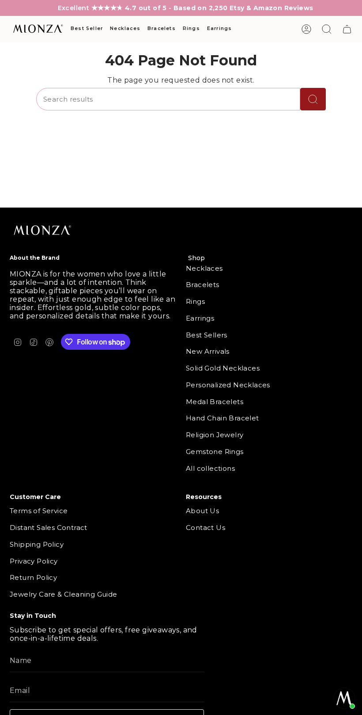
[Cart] (347, 29)
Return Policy (33, 577)
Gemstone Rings (215, 451)
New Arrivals (208, 351)
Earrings (200, 318)
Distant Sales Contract (48, 527)
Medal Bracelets (214, 401)
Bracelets (202, 284)
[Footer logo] (43, 230)
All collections (210, 468)
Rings (195, 301)
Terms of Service (39, 511)
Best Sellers (206, 335)
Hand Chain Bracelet (222, 418)
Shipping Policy (37, 544)
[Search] (313, 99)
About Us (202, 511)
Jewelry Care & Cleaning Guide (63, 594)
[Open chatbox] (344, 698)
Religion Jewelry (214, 435)
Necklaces (204, 268)
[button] (86, 29)
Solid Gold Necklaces (223, 368)
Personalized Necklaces (228, 385)
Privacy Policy (34, 561)
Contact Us (205, 527)
